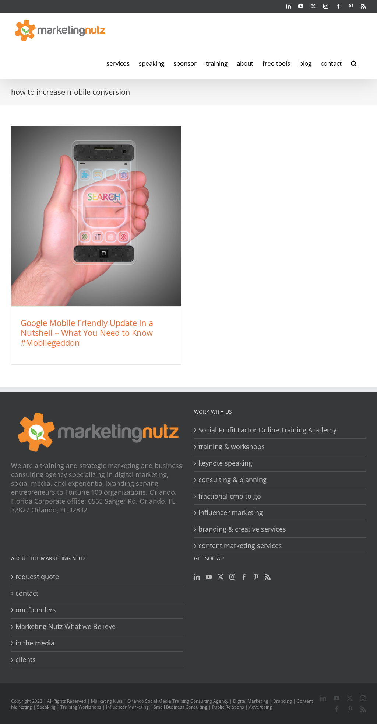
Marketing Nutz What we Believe (65, 626)
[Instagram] (232, 577)
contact (26, 593)
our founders (35, 610)
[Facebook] (244, 577)
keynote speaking (225, 463)
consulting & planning (232, 480)
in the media (34, 643)
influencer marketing (230, 512)
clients (25, 659)
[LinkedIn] (197, 577)
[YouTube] (209, 577)
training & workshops (231, 446)
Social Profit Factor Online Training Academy (267, 430)
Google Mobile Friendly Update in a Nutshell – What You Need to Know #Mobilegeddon (87, 332)
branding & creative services (242, 529)
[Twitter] (220, 577)
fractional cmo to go (229, 496)
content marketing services (240, 546)
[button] (354, 63)
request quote (37, 576)
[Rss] (268, 577)
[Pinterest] (256, 577)
